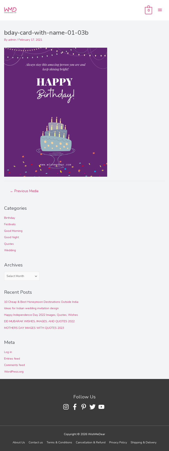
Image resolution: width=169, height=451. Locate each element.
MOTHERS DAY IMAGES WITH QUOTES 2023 (34, 328)
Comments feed (14, 365)
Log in (8, 352)
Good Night (11, 237)
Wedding (10, 250)
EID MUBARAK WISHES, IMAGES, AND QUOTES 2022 (39, 321)
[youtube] (102, 407)
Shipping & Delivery (143, 442)
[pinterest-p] (85, 407)
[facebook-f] (76, 407)
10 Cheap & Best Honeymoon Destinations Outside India (41, 302)
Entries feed (12, 359)
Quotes (9, 244)
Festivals (10, 224)
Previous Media (24, 191)
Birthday (9, 218)
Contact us (36, 442)
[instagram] (67, 407)
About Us (19, 442)
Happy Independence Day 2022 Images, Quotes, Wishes (41, 315)
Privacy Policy (118, 442)
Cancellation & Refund (91, 442)
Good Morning (13, 231)
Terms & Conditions (59, 442)
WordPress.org (13, 372)
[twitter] (93, 407)
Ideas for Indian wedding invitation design (31, 308)
